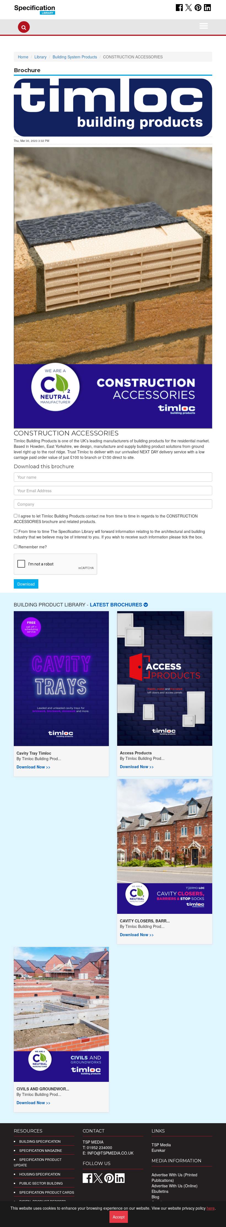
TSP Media (161, 1144)
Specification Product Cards (46, 1192)
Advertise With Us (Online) (175, 1185)
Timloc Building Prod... (41, 758)
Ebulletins (160, 1191)
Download (26, 584)
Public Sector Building (41, 1183)
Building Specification (40, 1141)
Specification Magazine (40, 1150)
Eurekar (158, 1150)
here (211, 1208)
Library (40, 56)
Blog (155, 1196)
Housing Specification (39, 1174)
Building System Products (75, 56)
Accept (119, 1217)
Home (23, 56)
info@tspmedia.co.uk (110, 1153)
